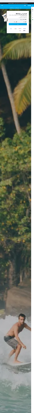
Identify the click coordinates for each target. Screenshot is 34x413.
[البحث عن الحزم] (33, 13)
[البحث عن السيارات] (33, 11)
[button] (1, 3)
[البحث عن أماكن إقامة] (33, 10)
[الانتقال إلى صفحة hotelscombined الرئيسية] (28, 5)
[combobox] (23, 17)
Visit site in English (11, 3)
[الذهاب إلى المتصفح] (33, 15)
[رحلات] (33, 17)
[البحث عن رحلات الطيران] (33, 8)
